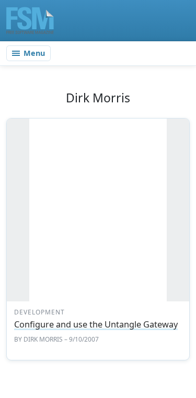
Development (39, 312)
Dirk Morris (43, 339)
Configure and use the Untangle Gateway (96, 324)
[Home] (30, 20)
